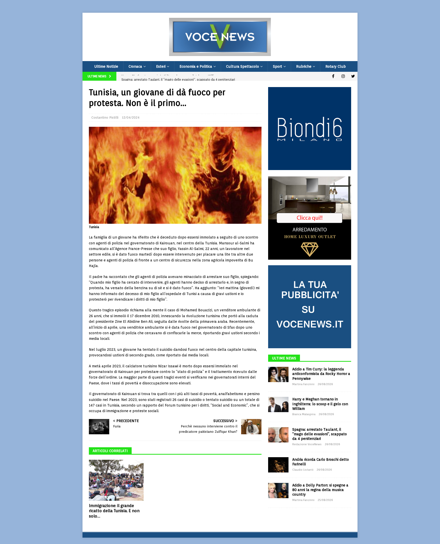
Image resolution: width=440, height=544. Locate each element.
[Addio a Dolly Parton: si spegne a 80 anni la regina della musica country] (278, 490)
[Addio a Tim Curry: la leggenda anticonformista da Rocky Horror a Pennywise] (278, 374)
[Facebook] (333, 76)
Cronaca (135, 66)
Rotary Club (335, 66)
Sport (277, 66)
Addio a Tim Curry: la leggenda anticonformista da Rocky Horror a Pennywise (321, 373)
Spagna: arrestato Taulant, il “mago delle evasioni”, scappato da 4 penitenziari (319, 434)
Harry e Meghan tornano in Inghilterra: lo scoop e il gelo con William (320, 403)
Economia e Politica (196, 66)
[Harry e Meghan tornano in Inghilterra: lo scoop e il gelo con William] (278, 404)
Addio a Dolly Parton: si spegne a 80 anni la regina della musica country (320, 489)
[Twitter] (353, 76)
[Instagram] (343, 76)
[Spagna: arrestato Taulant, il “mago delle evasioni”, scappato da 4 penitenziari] (278, 434)
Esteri (161, 66)
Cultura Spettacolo (242, 66)
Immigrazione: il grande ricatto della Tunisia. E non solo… (114, 511)
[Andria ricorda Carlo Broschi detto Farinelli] (278, 464)
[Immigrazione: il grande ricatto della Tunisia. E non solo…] (116, 480)
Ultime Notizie (106, 66)
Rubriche (303, 66)
